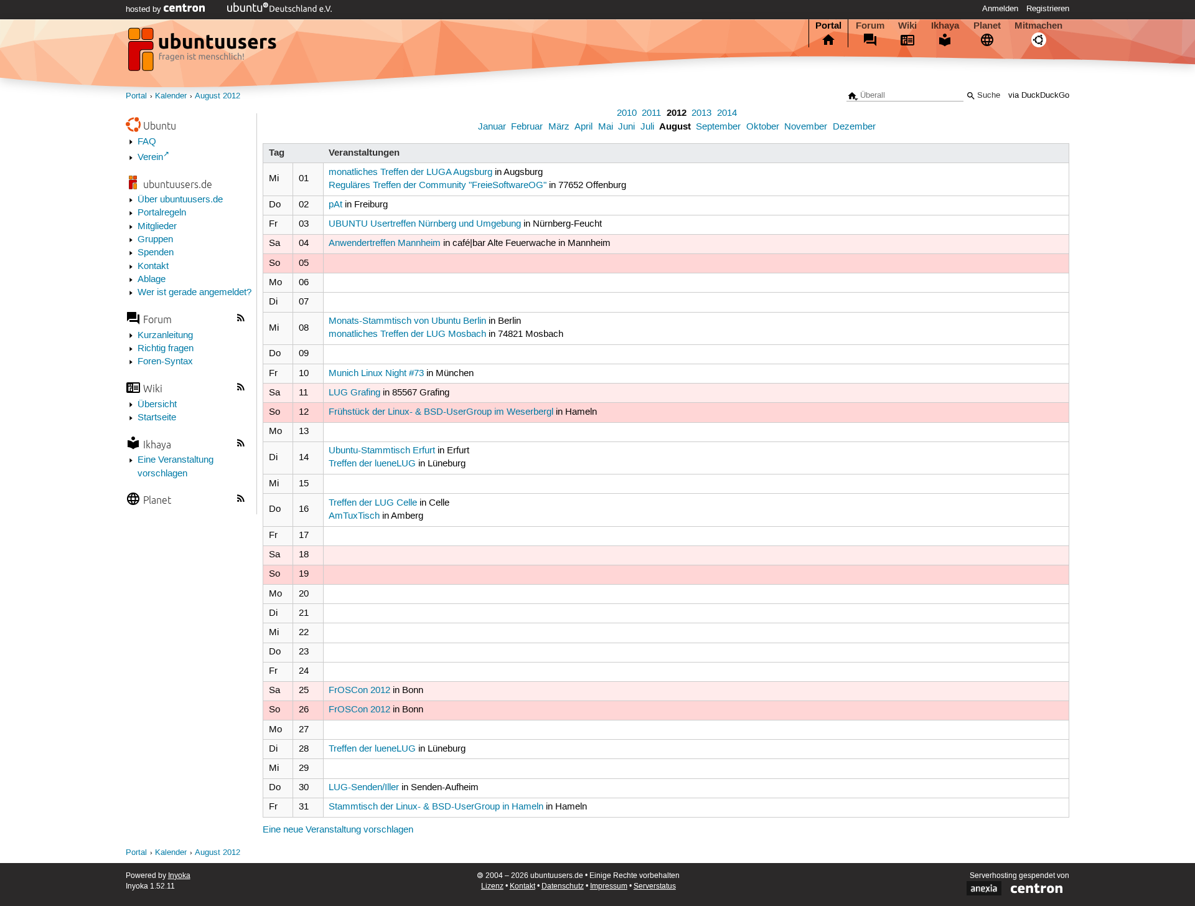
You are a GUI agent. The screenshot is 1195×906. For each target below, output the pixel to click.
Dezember (854, 127)
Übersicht (157, 404)
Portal (828, 25)
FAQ (147, 142)
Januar (492, 127)
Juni (626, 127)
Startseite (157, 417)
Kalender (171, 96)
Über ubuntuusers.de (180, 199)
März (558, 127)
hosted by (145, 9)
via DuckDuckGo (1038, 95)
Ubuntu (159, 125)
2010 (627, 113)
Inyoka (179, 875)
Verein (150, 157)
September (718, 127)
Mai (605, 127)
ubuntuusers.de (177, 184)
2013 (701, 113)
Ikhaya (945, 25)
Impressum (608, 886)
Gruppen (155, 239)
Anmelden (1000, 9)
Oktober (762, 127)
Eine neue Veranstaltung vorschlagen (338, 830)
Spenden (156, 252)
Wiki (907, 25)
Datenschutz (562, 886)
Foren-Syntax (165, 361)
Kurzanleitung (165, 335)
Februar (527, 127)
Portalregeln (162, 213)
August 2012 (217, 96)
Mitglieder (157, 226)
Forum (870, 25)
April (583, 127)
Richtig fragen (166, 348)
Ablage (152, 279)
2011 (651, 113)
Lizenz (492, 886)
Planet (987, 25)
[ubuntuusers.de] (203, 53)
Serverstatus (655, 886)
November (805, 127)
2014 (727, 113)
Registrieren (1047, 9)
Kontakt (153, 266)
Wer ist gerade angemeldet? (194, 292)
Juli (647, 127)
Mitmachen (1038, 25)
